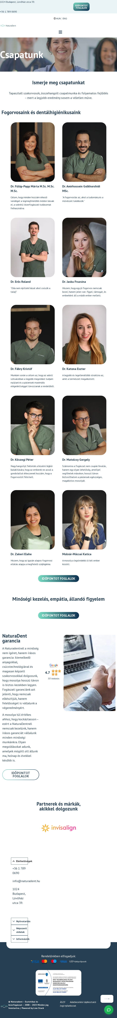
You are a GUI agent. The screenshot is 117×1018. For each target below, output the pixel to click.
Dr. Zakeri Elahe (21, 554)
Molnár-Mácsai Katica (76, 554)
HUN (58, 18)
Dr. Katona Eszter (73, 369)
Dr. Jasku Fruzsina (74, 282)
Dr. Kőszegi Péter (22, 460)
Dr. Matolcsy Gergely (76, 460)
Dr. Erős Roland (21, 282)
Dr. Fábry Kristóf (21, 369)
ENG (65, 18)
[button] (60, 32)
